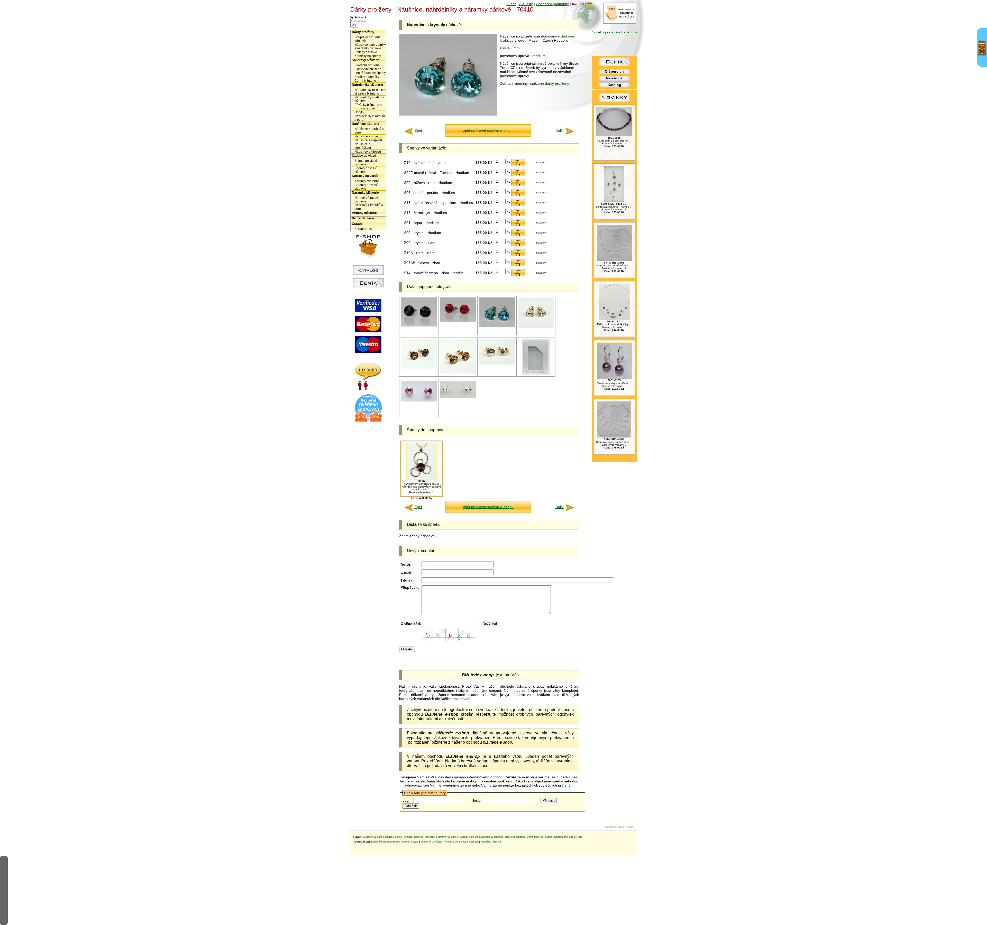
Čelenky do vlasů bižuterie (366, 186)
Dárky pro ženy (363, 32)
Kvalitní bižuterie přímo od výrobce (563, 837)
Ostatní (357, 224)
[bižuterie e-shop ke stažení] (619, 22)
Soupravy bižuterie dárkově (367, 39)
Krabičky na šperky (367, 56)
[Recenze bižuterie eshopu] (368, 420)
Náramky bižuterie (365, 192)
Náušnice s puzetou (368, 136)
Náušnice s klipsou (367, 151)
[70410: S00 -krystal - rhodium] (458, 396)
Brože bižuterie (363, 218)
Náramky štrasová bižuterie (367, 199)
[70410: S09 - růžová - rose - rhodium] (419, 400)
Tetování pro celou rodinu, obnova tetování (395, 841)
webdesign (611, 827)
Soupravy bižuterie (365, 60)
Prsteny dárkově (365, 52)
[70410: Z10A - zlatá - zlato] (497, 363)
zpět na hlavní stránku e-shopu (488, 130)
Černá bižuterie (365, 80)
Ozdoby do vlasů (364, 155)
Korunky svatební (366, 181)
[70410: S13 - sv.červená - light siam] (458, 321)
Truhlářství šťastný (491, 841)
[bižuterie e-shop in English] (582, 4)
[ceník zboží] (614, 65)
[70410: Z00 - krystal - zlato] (536, 327)
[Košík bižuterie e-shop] (368, 256)
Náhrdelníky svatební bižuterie (369, 99)
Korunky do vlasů (365, 176)
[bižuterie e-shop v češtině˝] (574, 4)
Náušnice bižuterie (365, 124)
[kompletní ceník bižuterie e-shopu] (368, 286)
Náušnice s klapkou (368, 140)
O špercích (614, 71)
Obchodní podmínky (552, 4)
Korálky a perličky (366, 77)
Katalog (614, 85)
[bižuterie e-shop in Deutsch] (589, 4)
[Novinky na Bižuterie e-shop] (614, 102)
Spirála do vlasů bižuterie (365, 162)
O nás (511, 4)
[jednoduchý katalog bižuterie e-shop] (368, 273)
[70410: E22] (536, 374)
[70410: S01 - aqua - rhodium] (497, 326)
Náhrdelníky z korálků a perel (369, 118)
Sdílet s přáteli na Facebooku (615, 32)
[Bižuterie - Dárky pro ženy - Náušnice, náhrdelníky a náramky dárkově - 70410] (448, 114)
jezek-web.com (626, 827)
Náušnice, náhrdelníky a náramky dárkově (370, 46)
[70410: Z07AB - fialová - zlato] (419, 368)
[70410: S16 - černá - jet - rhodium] (419, 325)
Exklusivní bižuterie (367, 69)
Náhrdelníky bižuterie (367, 85)
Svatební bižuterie (367, 65)
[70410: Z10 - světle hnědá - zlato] (458, 372)
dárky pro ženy (557, 83)
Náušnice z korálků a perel (369, 130)
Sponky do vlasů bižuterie (366, 170)
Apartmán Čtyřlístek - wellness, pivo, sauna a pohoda (449, 841)
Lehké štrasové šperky (370, 73)
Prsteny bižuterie (364, 213)
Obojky (359, 112)
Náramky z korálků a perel (368, 207)
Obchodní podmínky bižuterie (440, 837)
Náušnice (614, 78)
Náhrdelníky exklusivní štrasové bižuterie (370, 91)
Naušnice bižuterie (468, 837)
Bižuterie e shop (393, 837)
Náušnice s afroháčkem (362, 146)
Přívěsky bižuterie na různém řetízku (368, 106)
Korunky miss (363, 229)
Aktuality (526, 4)
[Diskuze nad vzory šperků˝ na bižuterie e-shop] (368, 389)
